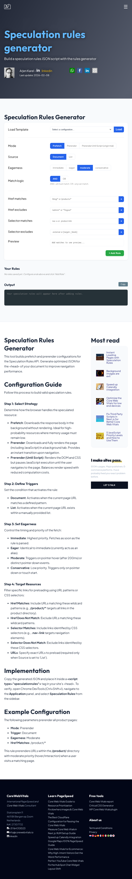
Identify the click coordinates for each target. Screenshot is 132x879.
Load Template (18, 129)
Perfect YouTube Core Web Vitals (66, 860)
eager (72, 167)
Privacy (93, 832)
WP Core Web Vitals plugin (103, 809)
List (70, 156)
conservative (101, 167)
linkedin (47, 71)
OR (64, 178)
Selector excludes (20, 231)
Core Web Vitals (15, 805)
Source (13, 157)
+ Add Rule (115, 253)
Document (58, 156)
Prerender (72, 146)
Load (119, 129)
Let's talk (109, 485)
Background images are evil (113, 373)
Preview (13, 241)
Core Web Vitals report (101, 801)
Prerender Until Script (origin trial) (98, 146)
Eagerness (15, 168)
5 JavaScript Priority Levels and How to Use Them (114, 436)
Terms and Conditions (100, 827)
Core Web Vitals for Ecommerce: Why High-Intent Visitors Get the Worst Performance (65, 852)
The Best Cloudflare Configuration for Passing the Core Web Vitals (63, 821)
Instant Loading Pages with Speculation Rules (113, 357)
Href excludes (17, 209)
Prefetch (57, 146)
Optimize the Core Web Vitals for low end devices (114, 402)
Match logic (16, 180)
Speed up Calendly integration (112, 387)
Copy (123, 284)
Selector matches (20, 220)
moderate (85, 167)
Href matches (17, 198)
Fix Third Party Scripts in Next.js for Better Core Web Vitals (114, 419)
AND (55, 178)
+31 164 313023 (17, 828)
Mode (12, 146)
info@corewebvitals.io (21, 832)
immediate (58, 167)
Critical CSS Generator (101, 805)
